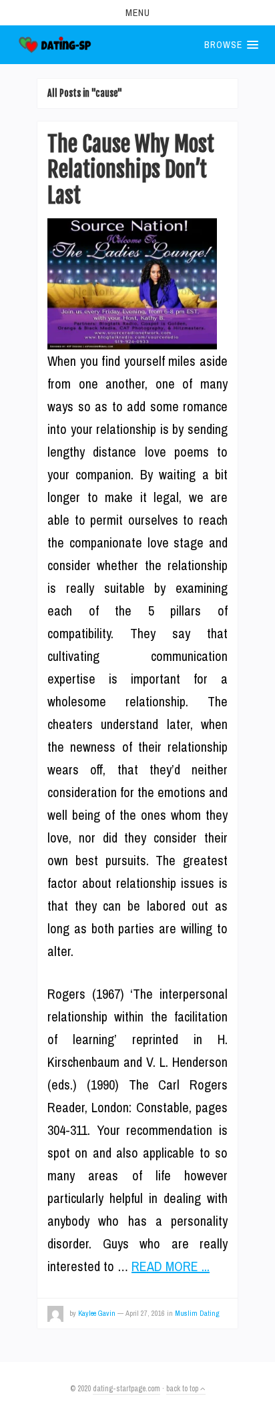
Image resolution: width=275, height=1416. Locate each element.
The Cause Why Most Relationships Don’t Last (130, 170)
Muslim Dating (197, 1313)
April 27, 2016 (145, 1313)
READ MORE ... (170, 1266)
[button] (137, 12)
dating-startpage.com (126, 1388)
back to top (183, 1388)
